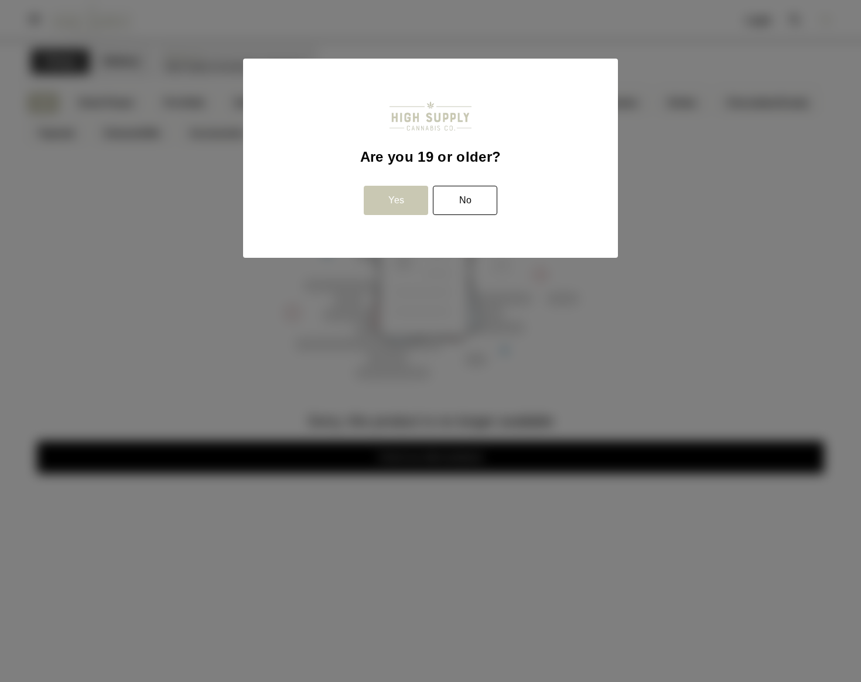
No (465, 200)
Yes (396, 200)
